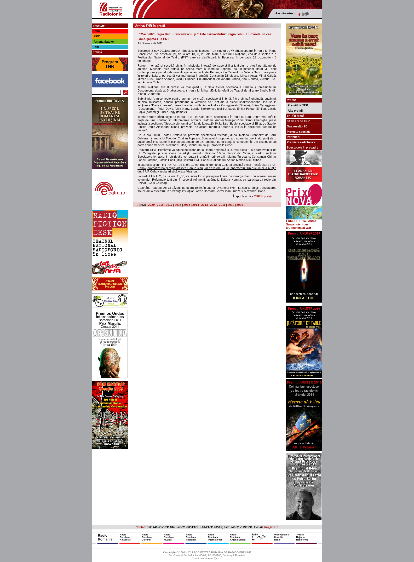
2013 (204, 204)
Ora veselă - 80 (297, 126)
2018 (160, 204)
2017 (169, 204)
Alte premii (295, 110)
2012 (213, 204)
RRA (97, 31)
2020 (151, 204)
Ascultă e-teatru (286, 13)
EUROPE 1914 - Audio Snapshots (301, 222)
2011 (222, 204)
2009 (239, 204)
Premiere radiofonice (301, 142)
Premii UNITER (298, 105)
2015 (187, 204)
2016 (178, 204)
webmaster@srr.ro (211, 558)
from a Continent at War (298, 226)
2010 (231, 204)
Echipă (97, 52)
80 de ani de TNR (298, 121)
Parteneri (293, 137)
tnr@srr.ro (271, 527)
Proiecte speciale (298, 131)
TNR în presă (263, 196)
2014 (195, 204)
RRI (96, 47)
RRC (97, 36)
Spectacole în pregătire (302, 147)
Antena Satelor (104, 41)
